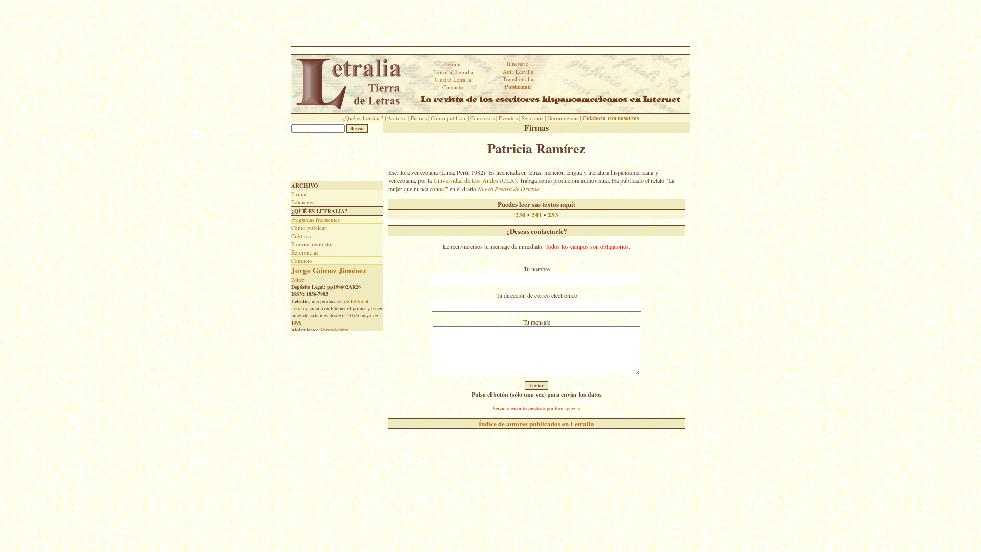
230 (520, 214)
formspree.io (567, 408)
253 (553, 214)
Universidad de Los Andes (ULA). (475, 180)
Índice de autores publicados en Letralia (536, 423)
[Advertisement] (490, 23)
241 (536, 214)
